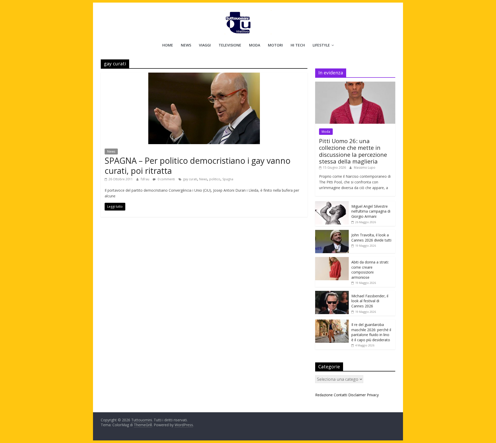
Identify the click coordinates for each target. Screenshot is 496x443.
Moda (254, 45)
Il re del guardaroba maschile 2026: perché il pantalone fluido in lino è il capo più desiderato (371, 332)
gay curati (190, 179)
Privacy (373, 394)
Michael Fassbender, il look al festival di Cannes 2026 (369, 300)
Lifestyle (321, 45)
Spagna (227, 179)
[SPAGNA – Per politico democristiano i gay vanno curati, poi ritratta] (204, 76)
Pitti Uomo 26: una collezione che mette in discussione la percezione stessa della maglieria (353, 151)
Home (167, 45)
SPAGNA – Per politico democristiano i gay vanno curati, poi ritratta (197, 165)
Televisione (230, 45)
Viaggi (205, 45)
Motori (275, 45)
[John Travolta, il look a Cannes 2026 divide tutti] (332, 232)
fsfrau (145, 179)
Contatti (340, 394)
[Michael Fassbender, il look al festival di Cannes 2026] (332, 293)
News (186, 45)
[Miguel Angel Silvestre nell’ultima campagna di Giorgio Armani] (332, 203)
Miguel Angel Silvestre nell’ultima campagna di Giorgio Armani (370, 211)
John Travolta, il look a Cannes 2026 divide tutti (371, 237)
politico (214, 179)
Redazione (324, 394)
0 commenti (166, 179)
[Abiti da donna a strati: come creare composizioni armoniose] (332, 259)
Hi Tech (298, 45)
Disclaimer (357, 394)
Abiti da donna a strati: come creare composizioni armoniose (370, 270)
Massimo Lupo (364, 167)
